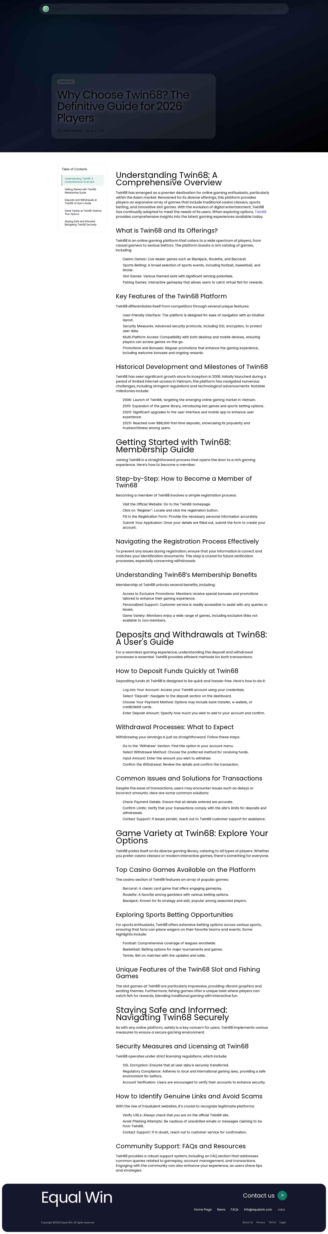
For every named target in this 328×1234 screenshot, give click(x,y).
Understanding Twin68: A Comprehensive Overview (79, 180)
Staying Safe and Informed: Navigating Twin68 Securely (81, 223)
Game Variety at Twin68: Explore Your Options (83, 212)
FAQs (234, 1209)
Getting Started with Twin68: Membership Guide (80, 191)
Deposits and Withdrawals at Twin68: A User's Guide (81, 201)
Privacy (260, 1222)
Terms (272, 1222)
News (221, 1209)
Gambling (66, 81)
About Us (247, 1222)
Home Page (203, 1209)
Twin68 (260, 212)
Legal (282, 1222)
